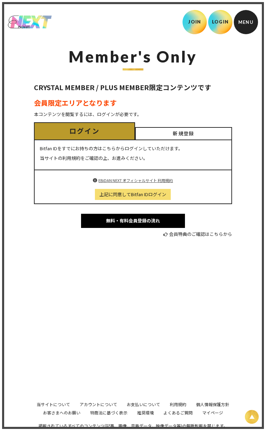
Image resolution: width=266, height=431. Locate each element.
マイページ (212, 412)
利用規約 (178, 404)
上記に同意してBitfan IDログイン (132, 194)
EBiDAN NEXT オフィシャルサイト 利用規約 (135, 180)
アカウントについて (98, 404)
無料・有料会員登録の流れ (133, 220)
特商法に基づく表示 (108, 412)
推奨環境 (145, 412)
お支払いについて (143, 404)
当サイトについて (53, 404)
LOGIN (220, 22)
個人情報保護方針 (212, 404)
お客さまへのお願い (61, 412)
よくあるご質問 (178, 412)
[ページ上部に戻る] (252, 417)
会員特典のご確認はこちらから (200, 234)
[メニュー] (246, 22)
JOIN (194, 22)
